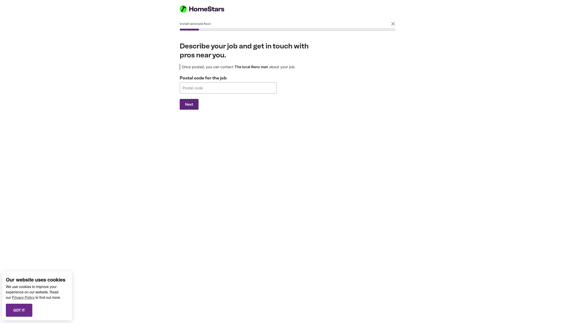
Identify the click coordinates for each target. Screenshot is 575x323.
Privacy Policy (23, 297)
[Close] (393, 24)
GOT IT (19, 310)
